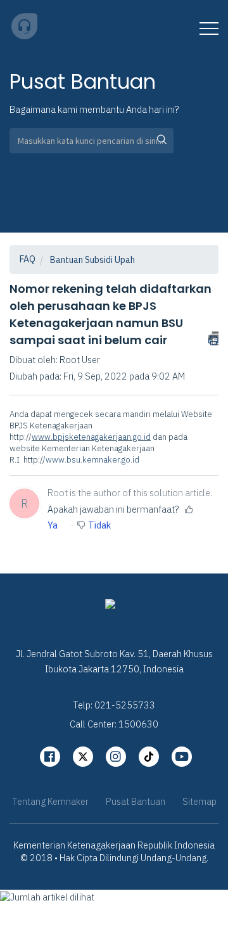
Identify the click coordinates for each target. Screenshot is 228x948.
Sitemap (199, 801)
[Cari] (157, 140)
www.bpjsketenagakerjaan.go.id (91, 437)
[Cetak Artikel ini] (213, 338)
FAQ (27, 259)
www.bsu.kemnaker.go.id (92, 459)
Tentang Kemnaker (50, 801)
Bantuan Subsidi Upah (92, 260)
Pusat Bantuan (135, 801)
